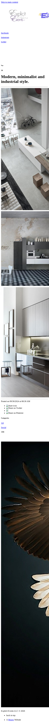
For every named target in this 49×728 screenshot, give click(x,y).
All (2, 423)
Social (3, 427)
